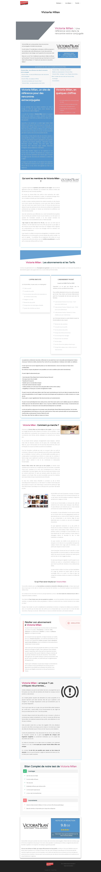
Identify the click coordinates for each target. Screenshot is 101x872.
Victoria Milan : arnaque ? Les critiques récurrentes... (65, 74)
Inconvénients (55, 80)
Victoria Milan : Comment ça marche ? (61, 70)
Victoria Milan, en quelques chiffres (30, 78)
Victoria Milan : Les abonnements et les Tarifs (33, 83)
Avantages (55, 78)
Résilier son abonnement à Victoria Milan (62, 72)
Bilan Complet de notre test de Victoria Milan (63, 76)
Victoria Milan (50, 12)
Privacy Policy (54, 870)
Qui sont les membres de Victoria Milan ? (32, 81)
